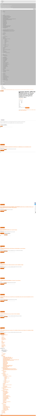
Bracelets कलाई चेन (5, 393)
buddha (32, 109)
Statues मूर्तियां (4, 402)
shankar (34, 109)
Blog (2, 341)
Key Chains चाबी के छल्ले (5, 392)
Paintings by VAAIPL (4, 410)
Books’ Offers (3, 411)
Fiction (5, 381)
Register (2, 2)
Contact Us (3, 343)
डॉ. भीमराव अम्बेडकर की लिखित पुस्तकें (7, 357)
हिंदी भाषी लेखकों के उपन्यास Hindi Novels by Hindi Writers (9, 368)
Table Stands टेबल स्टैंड (5, 397)
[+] (24, 107)
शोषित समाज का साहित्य (5, 363)
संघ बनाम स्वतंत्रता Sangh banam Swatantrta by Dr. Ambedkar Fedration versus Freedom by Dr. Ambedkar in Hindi (16, 330)
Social (5, 379)
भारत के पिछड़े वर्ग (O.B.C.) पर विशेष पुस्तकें (7, 358)
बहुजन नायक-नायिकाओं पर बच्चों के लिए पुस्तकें (8, 365)
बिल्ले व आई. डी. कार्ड (5, 391)
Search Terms (3, 345)
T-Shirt (4, 372)
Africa (3, 385)
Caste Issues (5, 376)
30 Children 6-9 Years (5, 408)
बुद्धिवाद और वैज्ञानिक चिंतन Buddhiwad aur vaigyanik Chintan (8, 229)
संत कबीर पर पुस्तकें (5, 367)
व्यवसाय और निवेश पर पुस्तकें (6, 366)
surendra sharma (24, 110)
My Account (3, 1)
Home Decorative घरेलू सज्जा (6, 395)
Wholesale (3, 370)
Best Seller (3, 335)
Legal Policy (3, 339)
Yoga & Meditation (5, 386)
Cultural (5, 380)
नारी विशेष (4, 356)
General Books (3, 412)
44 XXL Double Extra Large (6, 406)
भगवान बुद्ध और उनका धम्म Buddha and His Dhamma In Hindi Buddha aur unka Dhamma (12, 248)
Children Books (5, 375)
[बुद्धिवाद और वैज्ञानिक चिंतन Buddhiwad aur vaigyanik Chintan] (12, 226)
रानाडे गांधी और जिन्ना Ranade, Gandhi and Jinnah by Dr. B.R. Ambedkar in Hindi (11, 264)
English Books (4, 371)
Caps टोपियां (4, 394)
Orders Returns (3, 344)
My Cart (2, 0)
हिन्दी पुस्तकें (3, 87)
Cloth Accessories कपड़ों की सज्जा (6, 396)
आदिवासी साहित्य (5, 364)
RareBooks (4, 374)
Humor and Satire (6, 382)
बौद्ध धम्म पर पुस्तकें (3, 88)
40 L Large (4, 405)
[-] (21, 107)
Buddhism (5, 377)
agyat (30, 109)
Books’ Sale (3, 354)
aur (31, 109)
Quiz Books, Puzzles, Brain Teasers (7, 387)
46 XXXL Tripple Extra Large (6, 407)
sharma (19, 110)
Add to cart (27, 107)
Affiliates (3, 346)
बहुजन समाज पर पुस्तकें (5, 362)
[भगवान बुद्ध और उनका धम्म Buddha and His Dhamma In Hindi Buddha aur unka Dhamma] (5, 235)
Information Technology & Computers (7, 384)
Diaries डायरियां (4, 400)
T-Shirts (2, 403)
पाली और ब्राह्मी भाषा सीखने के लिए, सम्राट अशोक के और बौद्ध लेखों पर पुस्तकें (11, 359)
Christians (5, 378)
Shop (2, 355)
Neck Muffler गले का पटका (6, 398)
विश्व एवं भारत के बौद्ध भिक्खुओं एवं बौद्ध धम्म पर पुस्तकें (8, 360)
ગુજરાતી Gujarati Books (6, 389)
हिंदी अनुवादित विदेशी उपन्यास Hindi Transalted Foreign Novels (9, 369)
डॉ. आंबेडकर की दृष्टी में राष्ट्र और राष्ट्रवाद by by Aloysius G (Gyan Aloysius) (10, 280)
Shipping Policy (6, 334)
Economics (4, 383)
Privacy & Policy (3, 338)
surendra (21, 110)
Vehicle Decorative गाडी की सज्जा (6, 401)
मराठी (3, 388)
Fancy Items (3, 390)
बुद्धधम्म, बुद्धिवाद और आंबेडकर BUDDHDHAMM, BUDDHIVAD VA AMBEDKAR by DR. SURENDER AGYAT (15, 146)
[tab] (3, 120)
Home (5, 333)
